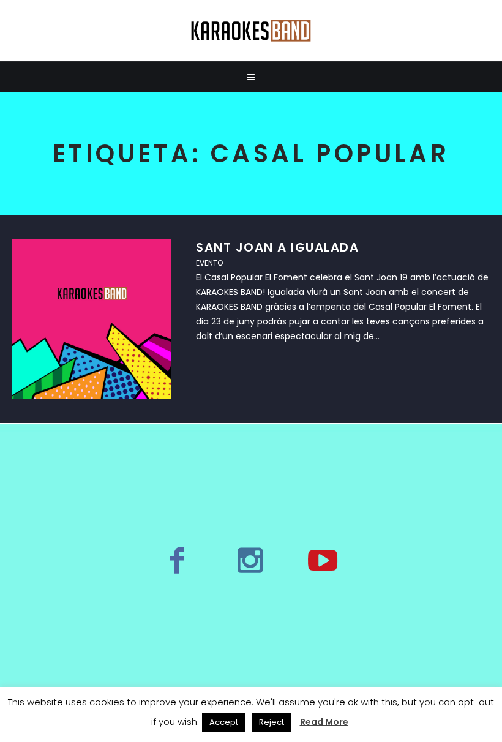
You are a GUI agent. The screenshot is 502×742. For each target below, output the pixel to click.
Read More (324, 722)
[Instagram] (249, 560)
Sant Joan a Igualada (277, 247)
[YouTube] (322, 560)
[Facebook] (177, 560)
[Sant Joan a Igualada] (91, 319)
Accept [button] (223, 722)
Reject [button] (271, 722)
